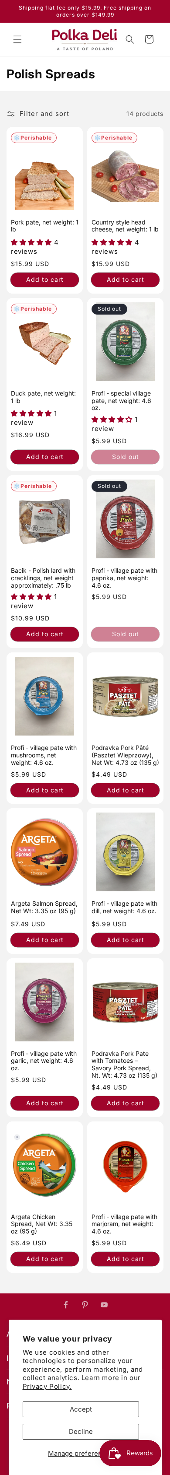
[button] (17, 39)
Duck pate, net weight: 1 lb (43, 397)
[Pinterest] (85, 1304)
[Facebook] (65, 1304)
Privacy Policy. (47, 1386)
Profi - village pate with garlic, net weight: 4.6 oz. (44, 1061)
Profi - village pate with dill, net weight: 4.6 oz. (124, 907)
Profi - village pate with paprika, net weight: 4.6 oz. (124, 578)
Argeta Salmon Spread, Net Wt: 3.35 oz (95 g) (44, 907)
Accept (81, 1409)
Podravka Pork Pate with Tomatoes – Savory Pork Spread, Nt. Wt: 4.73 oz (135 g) (124, 1064)
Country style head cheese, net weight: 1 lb (125, 226)
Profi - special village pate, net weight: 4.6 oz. (121, 401)
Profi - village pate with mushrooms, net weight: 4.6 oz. (44, 755)
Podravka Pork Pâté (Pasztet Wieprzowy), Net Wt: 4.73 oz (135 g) (125, 755)
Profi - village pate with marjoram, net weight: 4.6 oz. (124, 1224)
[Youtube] (104, 1304)
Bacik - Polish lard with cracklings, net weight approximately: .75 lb (43, 578)
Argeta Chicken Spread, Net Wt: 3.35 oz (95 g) (41, 1224)
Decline (81, 1431)
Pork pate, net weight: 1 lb (44, 226)
